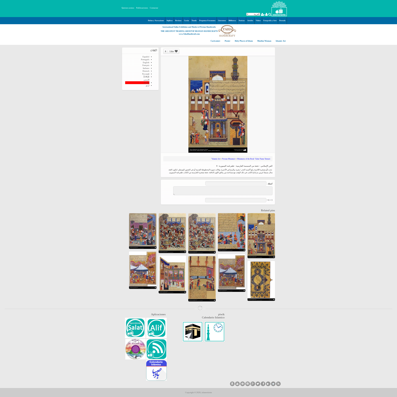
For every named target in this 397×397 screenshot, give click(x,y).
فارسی (146, 80)
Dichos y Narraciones (156, 20)
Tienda (194, 20)
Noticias (242, 20)
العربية (146, 82)
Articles (250, 20)
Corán (186, 20)
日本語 (146, 77)
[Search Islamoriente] (269, 15)
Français (145, 65)
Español (146, 57)
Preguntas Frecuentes (207, 20)
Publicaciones (142, 8)
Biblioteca (232, 20)
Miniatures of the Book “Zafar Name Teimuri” (240, 159)
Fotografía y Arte (270, 20)
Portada (282, 20)
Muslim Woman (264, 41)
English (146, 62)
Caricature (215, 41)
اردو (147, 85)
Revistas (178, 20)
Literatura (222, 20)
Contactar (154, 8)
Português (145, 59)
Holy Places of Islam (243, 41)
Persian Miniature (228, 159)
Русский (145, 74)
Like (169, 51)
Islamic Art (280, 41)
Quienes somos (128, 8)
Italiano (146, 68)
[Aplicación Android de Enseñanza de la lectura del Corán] (156, 328)
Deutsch (146, 71)
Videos (258, 20)
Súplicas (170, 20)
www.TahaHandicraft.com (189, 34)
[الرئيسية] (279, 8)
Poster (227, 41)
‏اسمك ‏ (269, 183)
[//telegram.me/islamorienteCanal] (273, 383)
